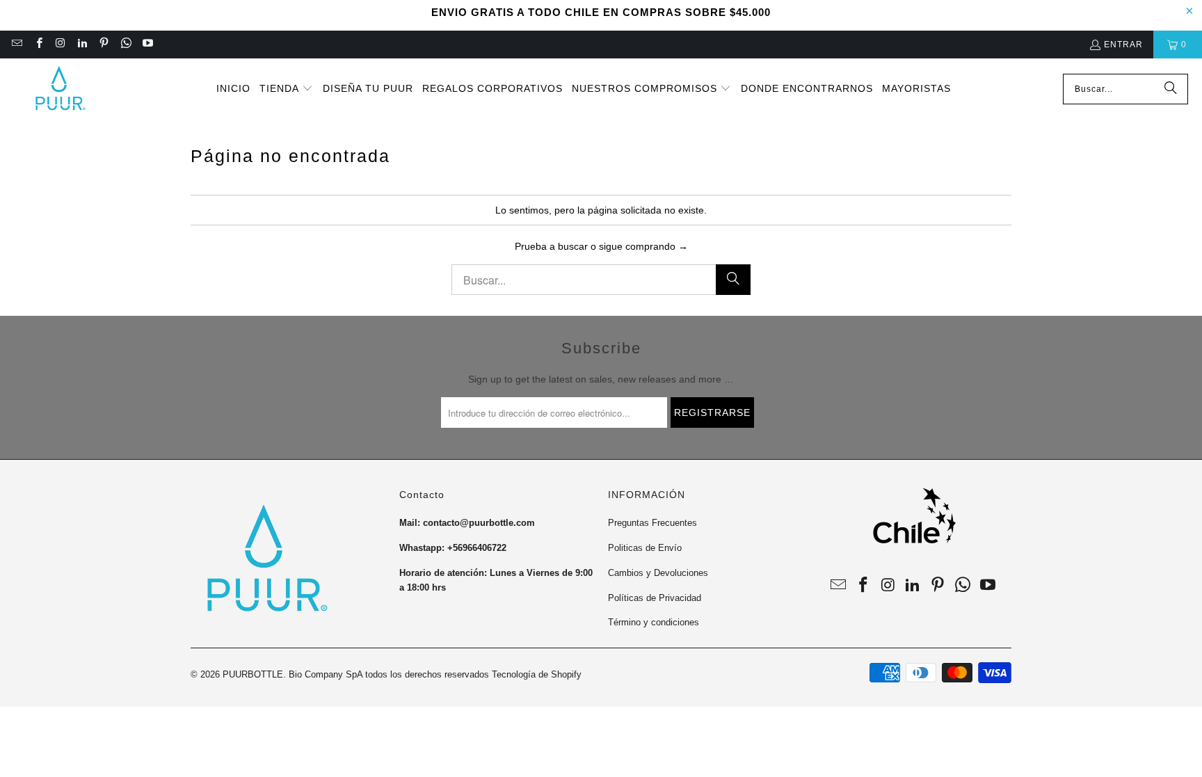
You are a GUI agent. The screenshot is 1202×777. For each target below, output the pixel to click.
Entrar (1123, 44)
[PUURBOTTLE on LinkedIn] (82, 44)
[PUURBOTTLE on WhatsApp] (125, 44)
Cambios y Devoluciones (658, 573)
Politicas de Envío (645, 548)
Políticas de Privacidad (654, 598)
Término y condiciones (653, 622)
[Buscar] (1170, 89)
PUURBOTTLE (253, 674)
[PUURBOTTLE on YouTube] (147, 44)
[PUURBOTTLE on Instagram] (60, 44)
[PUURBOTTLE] (59, 89)
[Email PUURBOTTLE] (16, 44)
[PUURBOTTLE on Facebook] (38, 44)
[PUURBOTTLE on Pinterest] (103, 44)
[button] (286, 89)
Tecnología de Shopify (537, 674)
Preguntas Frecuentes (652, 523)
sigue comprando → (643, 246)
